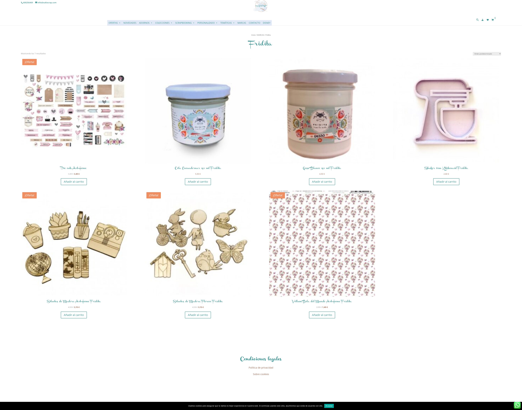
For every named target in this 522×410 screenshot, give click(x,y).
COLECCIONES (162, 22)
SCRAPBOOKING (183, 22)
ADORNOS (144, 22)
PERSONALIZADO (206, 22)
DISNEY (266, 22)
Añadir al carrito (74, 181)
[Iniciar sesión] (482, 20)
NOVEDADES (129, 22)
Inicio (253, 35)
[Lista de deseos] (487, 20)
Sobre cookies (261, 374)
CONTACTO (254, 22)
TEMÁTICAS (226, 22)
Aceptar (329, 406)
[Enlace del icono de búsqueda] (477, 20)
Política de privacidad (261, 367)
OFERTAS (113, 22)
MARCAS (241, 22)
